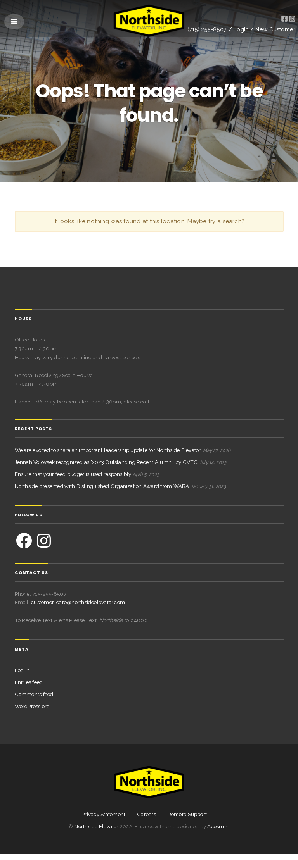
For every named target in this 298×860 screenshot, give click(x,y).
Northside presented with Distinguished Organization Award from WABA (102, 486)
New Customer (275, 29)
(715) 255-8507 (207, 29)
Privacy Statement (103, 814)
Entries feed (29, 682)
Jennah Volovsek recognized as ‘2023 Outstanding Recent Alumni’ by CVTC (106, 462)
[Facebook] (24, 540)
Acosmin (218, 826)
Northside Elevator (97, 826)
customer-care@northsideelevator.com (78, 602)
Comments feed (34, 694)
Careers (146, 814)
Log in (22, 670)
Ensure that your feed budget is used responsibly (73, 474)
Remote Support (187, 814)
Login (241, 29)
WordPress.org (32, 706)
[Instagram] (44, 540)
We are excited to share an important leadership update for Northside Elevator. (108, 450)
